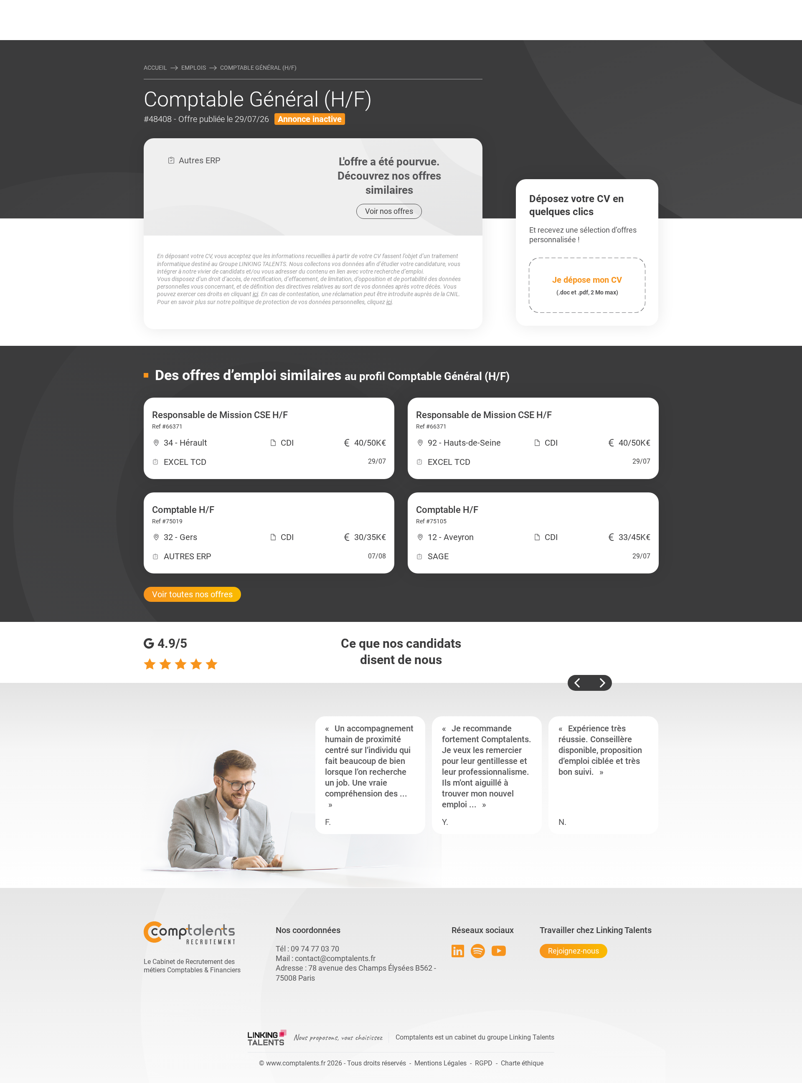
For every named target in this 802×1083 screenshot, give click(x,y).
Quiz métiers (438, 7)
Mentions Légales (440, 1063)
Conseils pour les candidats (465, 7)
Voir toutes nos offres (192, 594)
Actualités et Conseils (258, 7)
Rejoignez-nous (573, 950)
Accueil (155, 67)
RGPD (483, 1063)
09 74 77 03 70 (315, 948)
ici (255, 294)
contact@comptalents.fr (335, 958)
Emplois (193, 67)
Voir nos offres (389, 211)
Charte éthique (522, 1063)
